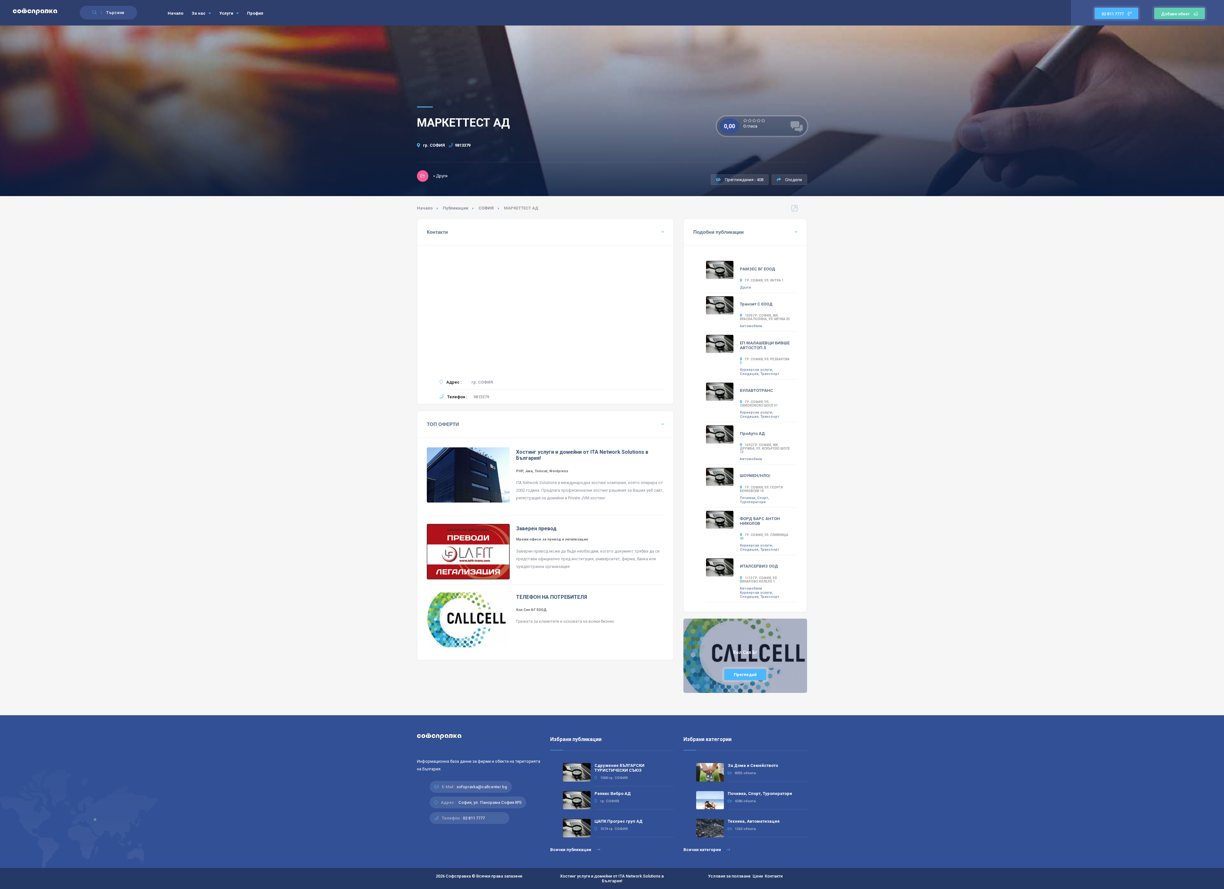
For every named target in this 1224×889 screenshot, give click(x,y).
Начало (175, 13)
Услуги (226, 13)
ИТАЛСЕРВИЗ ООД (759, 566)
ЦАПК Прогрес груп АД (618, 821)
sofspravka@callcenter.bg (481, 786)
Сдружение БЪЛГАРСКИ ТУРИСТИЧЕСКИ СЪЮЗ (619, 768)
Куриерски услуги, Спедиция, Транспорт (759, 372)
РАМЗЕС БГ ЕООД (757, 269)
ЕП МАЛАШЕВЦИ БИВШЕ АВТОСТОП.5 (765, 345)
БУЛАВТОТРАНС (756, 390)
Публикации (455, 208)
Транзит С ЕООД (756, 304)
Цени (758, 876)
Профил (255, 13)
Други (745, 287)
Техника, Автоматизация (754, 821)
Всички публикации (571, 849)
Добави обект (1175, 13)
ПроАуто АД (752, 433)
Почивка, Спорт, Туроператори (754, 500)
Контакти (774, 876)
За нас (199, 13)
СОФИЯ (486, 208)
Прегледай (745, 674)
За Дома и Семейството (753, 765)
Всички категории (702, 849)
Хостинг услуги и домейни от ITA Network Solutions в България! (612, 878)
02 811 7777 (1113, 13)
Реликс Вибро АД (612, 793)
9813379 (462, 145)
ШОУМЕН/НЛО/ (755, 475)
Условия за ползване (729, 876)
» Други (440, 175)
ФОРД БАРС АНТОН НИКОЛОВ (760, 521)
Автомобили (751, 326)
